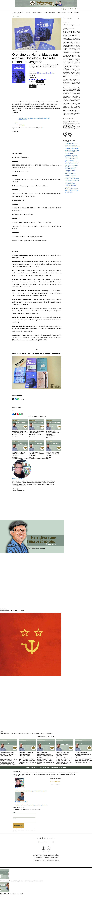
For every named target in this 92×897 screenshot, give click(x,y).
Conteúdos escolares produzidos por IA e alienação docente (30, 791)
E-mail (14, 818)
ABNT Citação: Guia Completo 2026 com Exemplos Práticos (70, 175)
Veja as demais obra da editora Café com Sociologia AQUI (36, 118)
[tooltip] (61, 9)
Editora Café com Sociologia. (38, 79)
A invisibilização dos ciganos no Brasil (11, 894)
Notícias (37, 51)
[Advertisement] (36, 142)
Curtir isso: (22, 125)
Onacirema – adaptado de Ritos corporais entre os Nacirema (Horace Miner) (72, 163)
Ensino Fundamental (29, 458)
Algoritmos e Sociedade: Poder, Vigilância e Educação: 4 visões (36, 432)
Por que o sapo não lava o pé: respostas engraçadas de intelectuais (72, 180)
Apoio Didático (16, 51)
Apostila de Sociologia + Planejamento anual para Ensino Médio (71, 190)
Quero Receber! (18, 825)
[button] (78, 16)
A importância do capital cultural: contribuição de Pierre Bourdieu (71, 158)
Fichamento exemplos (71, 155)
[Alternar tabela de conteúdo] (13, 116)
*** (17, 123)
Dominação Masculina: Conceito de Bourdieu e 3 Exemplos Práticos (20, 432)
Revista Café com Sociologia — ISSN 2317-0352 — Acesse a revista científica (46, 767)
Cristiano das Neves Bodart (45, 73)
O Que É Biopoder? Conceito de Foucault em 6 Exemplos (36, 454)
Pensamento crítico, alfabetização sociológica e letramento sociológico (21, 881)
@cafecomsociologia (55, 781)
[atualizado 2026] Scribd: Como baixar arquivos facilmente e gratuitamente (72, 145)
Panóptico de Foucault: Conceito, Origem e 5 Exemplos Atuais (31, 805)
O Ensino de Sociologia (43, 458)
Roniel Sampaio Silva (21, 802)
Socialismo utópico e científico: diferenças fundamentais (70, 185)
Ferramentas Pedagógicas (27, 51)
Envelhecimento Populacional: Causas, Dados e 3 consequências (52, 433)
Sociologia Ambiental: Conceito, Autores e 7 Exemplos (18, 454)
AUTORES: (24, 120)
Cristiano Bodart (18, 479)
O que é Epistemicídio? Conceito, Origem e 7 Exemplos (53, 454)
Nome (14, 812)
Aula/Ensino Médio (17, 458)
